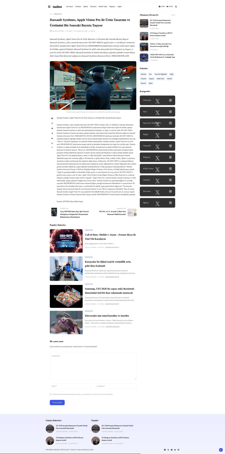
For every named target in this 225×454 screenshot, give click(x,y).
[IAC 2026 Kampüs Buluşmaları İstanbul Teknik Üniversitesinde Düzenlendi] (144, 23)
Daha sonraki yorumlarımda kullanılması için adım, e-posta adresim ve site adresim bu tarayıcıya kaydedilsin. (83, 394)
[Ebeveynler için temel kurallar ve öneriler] (66, 322)
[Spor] (157, 112)
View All (173, 15)
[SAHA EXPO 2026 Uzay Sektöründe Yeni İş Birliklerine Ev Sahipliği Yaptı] (144, 58)
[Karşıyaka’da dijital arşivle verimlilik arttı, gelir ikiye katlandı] (66, 268)
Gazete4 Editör (58, 31)
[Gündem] (157, 180)
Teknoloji (58, 14)
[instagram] (171, 450)
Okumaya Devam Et (112, 247)
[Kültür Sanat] (157, 168)
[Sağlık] (157, 134)
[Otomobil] (157, 146)
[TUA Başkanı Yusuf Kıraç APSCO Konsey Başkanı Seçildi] (144, 36)
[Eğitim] (157, 203)
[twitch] (178, 450)
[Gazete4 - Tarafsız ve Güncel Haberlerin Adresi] (57, 6)
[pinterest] (52, 128)
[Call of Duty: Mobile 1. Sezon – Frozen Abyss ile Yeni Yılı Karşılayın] (66, 241)
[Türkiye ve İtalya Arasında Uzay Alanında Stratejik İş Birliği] (144, 47)
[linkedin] (52, 138)
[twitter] (52, 123)
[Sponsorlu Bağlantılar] (157, 123)
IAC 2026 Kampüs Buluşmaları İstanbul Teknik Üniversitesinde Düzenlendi (160, 22)
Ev (51, 14)
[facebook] (52, 118)
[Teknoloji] (157, 100)
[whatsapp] (52, 143)
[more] (52, 147)
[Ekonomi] (157, 191)
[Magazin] (157, 157)
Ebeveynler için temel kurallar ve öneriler (107, 315)
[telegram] (52, 133)
